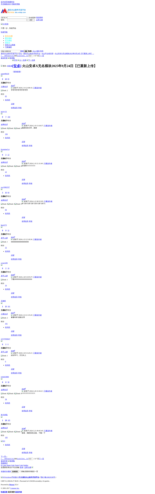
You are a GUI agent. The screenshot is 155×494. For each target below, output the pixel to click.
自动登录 (32, 17)
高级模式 (4, 463)
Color (4, 465)
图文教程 (8, 38)
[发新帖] (11, 58)
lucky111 (4, 111)
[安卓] (16, 66)
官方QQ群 (9, 36)
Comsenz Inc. (14, 488)
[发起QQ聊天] (3, 441)
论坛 (20, 53)
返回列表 (4, 58)
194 (9, 117)
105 (9, 420)
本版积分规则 (6, 471)
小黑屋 (19, 477)
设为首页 (4, 2)
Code (21, 465)
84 (8, 192)
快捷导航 (4, 32)
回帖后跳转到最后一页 (29, 471)
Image (9, 465)
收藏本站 (11, 2)
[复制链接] (17, 72)
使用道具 (14, 108)
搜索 (22, 51)
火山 (34, 51)
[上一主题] (22, 60)
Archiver (8, 477)
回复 (12, 104)
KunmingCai (5, 149)
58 (8, 382)
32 (8, 230)
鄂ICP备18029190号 (48, 477)
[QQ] (3, 477)
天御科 (3, 301)
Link (12, 465)
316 (23, 56)
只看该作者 (37, 88)
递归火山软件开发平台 (9, 53)
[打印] (14, 60)
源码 (38, 51)
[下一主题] (31, 60)
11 (6, 192)
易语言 (7, 43)
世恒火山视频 (10, 45)
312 (13, 56)
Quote (17, 465)
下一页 (41, 56)
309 (5, 56)
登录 (21, 467)
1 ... (2, 56)
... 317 (26, 56)
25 (6, 79)
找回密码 (39, 17)
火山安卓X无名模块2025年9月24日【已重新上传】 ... (74, 53)
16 (8, 268)
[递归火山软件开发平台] (13, 13)
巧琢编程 (8, 47)
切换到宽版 (15, 4)
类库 (41, 51)
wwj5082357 (5, 187)
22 (8, 155)
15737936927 (5, 339)
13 (6, 306)
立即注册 (39, 20)
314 (18, 56)
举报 (20, 108)
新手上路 (4, 238)
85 (8, 79)
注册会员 (4, 87)
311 (10, 56)
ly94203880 (5, 377)
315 (20, 56)
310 (8, 56)
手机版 (14, 477)
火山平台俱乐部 (47, 53)
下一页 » (4, 456)
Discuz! (12, 485)
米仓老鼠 (4, 415)
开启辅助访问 (6, 4)
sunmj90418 (5, 74)
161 (9, 306)
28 (6, 420)
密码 (2, 20)
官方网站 (8, 40)
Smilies (25, 465)
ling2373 (4, 225)
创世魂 (9, 66)
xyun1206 (4, 263)
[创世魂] (2, 66)
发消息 (7, 100)
